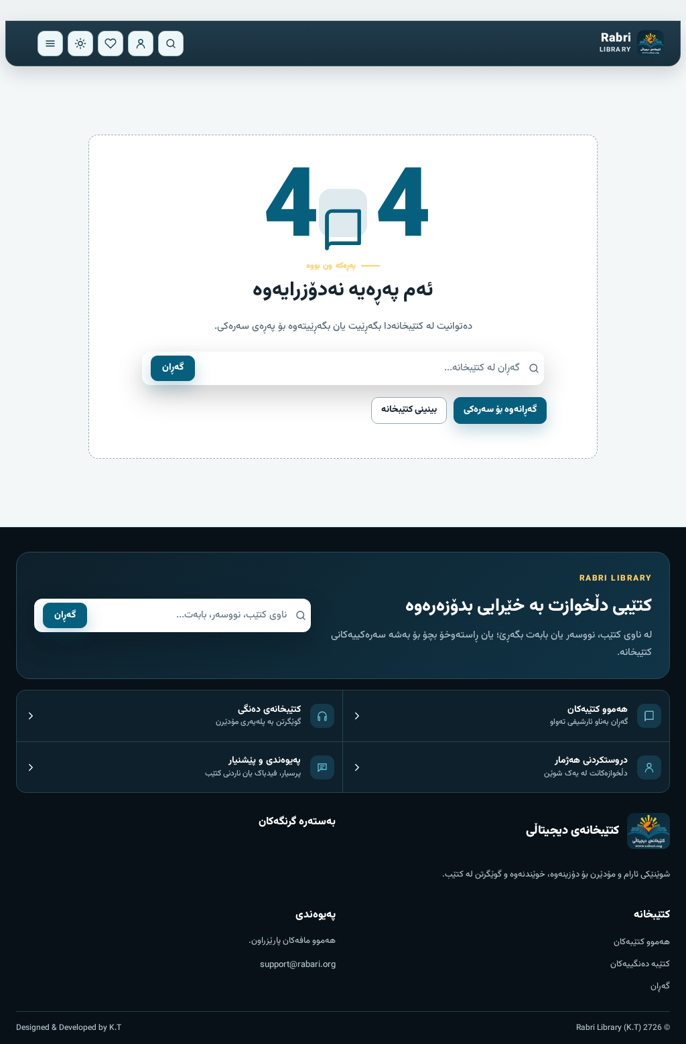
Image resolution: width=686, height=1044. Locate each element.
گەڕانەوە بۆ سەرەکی (500, 409)
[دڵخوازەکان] (110, 43)
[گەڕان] (171, 43)
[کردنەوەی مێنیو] (50, 43)
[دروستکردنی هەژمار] (140, 43)
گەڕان (173, 367)
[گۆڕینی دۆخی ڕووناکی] (80, 43)
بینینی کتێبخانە (409, 409)
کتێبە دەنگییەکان (640, 964)
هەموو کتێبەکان (642, 942)
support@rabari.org (298, 965)
